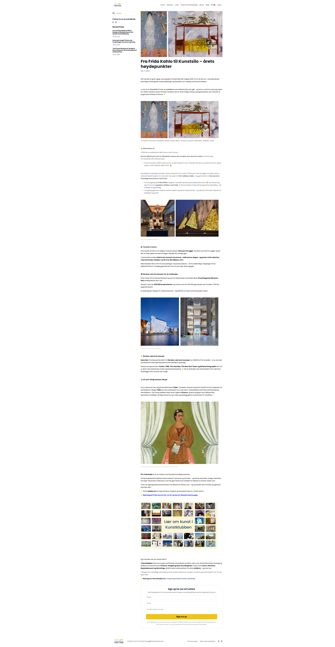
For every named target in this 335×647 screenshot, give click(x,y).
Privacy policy (192, 641)
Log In (219, 5)
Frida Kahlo (154, 173)
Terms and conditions (207, 641)
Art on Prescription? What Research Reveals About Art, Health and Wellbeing (123, 32)
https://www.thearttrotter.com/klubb (181, 578)
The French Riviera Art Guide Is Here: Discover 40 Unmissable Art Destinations (125, 50)
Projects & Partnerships (189, 5)
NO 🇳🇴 (213, 5)
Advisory (170, 5)
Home (163, 5)
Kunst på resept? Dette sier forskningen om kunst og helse (124, 41)
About (201, 5)
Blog (207, 5)
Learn (177, 5)
